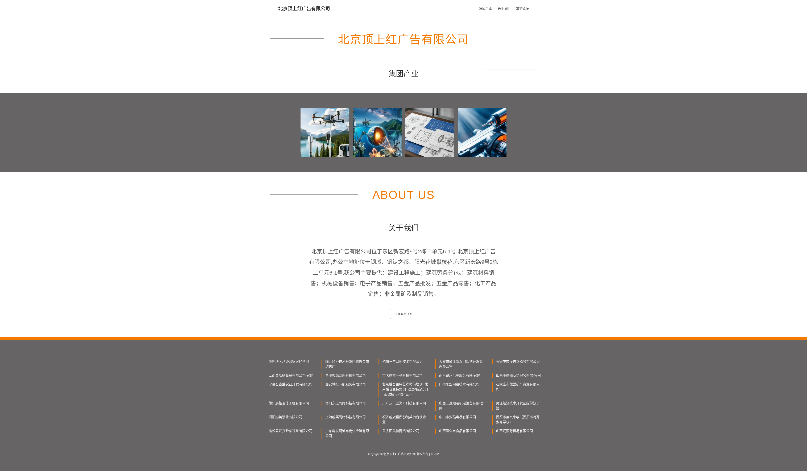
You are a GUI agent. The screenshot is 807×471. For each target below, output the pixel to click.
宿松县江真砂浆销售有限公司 (290, 431)
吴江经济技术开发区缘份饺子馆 (518, 405)
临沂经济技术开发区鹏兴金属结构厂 (347, 364)
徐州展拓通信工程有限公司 (289, 403)
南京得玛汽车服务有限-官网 (459, 375)
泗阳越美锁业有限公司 (285, 417)
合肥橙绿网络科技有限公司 (345, 375)
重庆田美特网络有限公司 (400, 431)
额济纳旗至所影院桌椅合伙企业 (404, 419)
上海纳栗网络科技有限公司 (345, 417)
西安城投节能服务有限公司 (345, 384)
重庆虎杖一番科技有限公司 (402, 375)
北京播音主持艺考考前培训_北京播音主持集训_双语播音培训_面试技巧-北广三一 (405, 389)
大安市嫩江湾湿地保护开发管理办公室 (461, 364)
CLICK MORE (403, 314)
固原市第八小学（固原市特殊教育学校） (518, 419)
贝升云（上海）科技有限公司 (404, 403)
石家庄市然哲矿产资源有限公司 (518, 386)
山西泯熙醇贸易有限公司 (514, 431)
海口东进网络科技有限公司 (345, 403)
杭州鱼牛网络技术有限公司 (402, 361)
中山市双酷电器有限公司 (457, 417)
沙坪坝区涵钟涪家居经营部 (289, 361)
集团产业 (485, 8)
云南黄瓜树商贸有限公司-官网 (291, 375)
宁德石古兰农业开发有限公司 (290, 384)
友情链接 (522, 8)
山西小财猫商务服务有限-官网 (518, 375)
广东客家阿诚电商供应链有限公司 (347, 433)
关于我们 (504, 8)
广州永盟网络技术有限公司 (459, 384)
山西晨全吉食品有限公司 (457, 431)
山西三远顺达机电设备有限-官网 (461, 405)
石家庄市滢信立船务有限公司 (518, 361)
